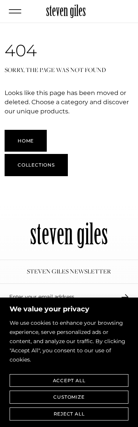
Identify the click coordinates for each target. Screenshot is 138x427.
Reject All (69, 414)
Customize (68, 397)
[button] (15, 11)
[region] (69, 362)
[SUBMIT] (125, 297)
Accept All (69, 380)
